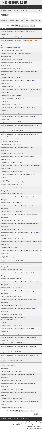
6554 (8, 168)
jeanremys (34, 125)
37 (7, 217)
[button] (16, 25)
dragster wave (36, 241)
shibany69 (34, 224)
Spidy (33, 308)
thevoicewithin (36, 250)
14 (7, 377)
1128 (8, 74)
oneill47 (34, 392)
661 (8, 244)
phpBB (18, 424)
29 (7, 322)
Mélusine (32, 116)
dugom (33, 291)
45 (8, 92)
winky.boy (21, 98)
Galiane (33, 197)
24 (7, 209)
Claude (30, 54)
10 (7, 226)
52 (7, 267)
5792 (8, 150)
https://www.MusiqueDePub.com (10, 47)
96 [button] (31, 25)
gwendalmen (35, 134)
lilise (32, 328)
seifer (33, 383)
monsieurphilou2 (12, 319)
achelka (34, 346)
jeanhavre (34, 215)
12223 (8, 119)
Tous (16, 20)
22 (7, 311)
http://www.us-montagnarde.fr (9, 141)
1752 (8, 177)
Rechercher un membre (7, 20)
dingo (30, 62)
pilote (33, 107)
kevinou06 (34, 355)
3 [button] (23, 25)
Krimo (32, 147)
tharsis (33, 174)
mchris (33, 300)
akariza (32, 156)
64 (8, 235)
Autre (14, 22)
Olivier (33, 31)
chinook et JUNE (35, 165)
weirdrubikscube (12, 366)
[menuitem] (5, 7)
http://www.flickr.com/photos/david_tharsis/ (14, 182)
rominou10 (34, 282)
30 (7, 191)
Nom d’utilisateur (5, 28)
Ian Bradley (37, 422)
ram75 (20, 188)
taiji (32, 273)
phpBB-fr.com (36, 426)
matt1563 (34, 375)
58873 (9, 43)
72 (7, 137)
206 (8, 340)
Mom (32, 264)
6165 (8, 159)
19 (7, 110)
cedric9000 (34, 401)
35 (7, 34)
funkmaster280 (36, 89)
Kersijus (33, 337)
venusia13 (34, 71)
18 (7, 101)
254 (8, 83)
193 (8, 285)
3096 (8, 65)
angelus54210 (35, 232)
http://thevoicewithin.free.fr (8, 258)
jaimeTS (33, 206)
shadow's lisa (32, 40)
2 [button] (21, 25)
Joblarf (33, 80)
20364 (9, 56)
